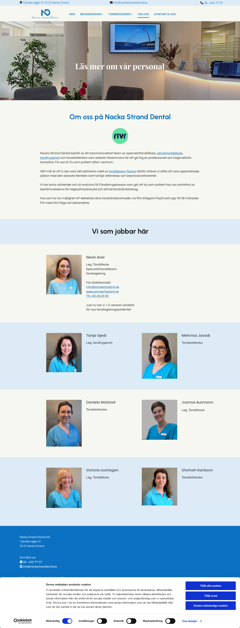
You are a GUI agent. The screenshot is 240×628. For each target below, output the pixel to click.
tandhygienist (50, 157)
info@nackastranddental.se (40, 566)
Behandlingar (90, 14)
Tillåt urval (210, 595)
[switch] (102, 621)
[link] (89, 13)
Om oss (143, 14)
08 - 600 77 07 (32, 562)
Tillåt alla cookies (210, 585)
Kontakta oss (165, 14)
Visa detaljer (189, 621)
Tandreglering (119, 14)
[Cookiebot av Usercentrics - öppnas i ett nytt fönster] (22, 621)
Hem (72, 14)
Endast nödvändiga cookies (211, 605)
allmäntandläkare (169, 153)
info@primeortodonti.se (102, 287)
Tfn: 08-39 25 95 (97, 296)
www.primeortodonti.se (102, 291)
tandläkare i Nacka (122, 171)
